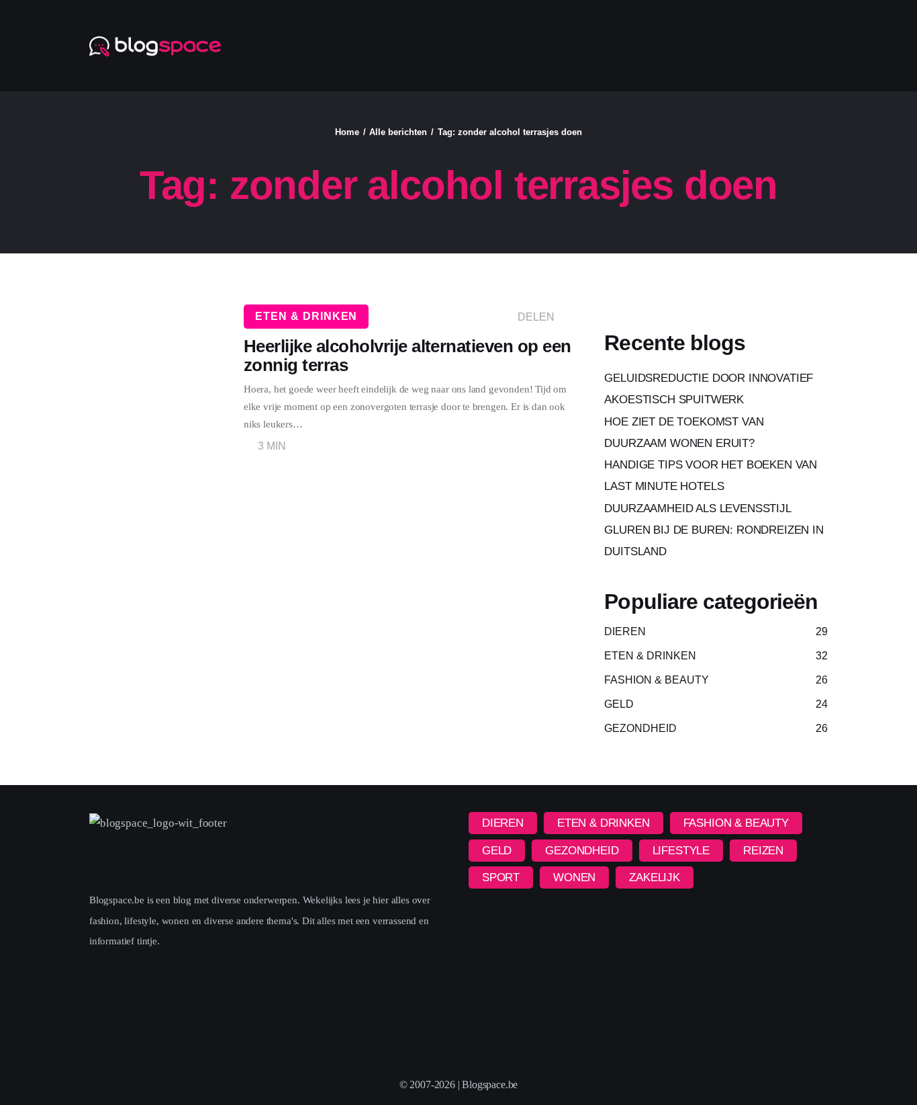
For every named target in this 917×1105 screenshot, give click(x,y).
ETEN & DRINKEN (306, 316)
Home (347, 132)
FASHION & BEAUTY (736, 823)
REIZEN (763, 850)
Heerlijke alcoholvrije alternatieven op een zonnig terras (407, 355)
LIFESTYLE (681, 850)
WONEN (574, 877)
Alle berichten (398, 132)
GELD (497, 850)
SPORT (501, 877)
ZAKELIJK (654, 877)
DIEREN (503, 823)
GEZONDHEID (581, 850)
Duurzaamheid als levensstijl (697, 508)
